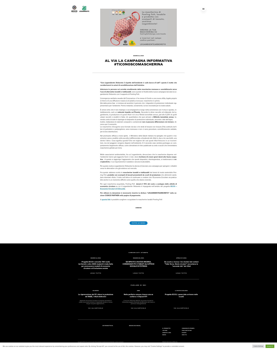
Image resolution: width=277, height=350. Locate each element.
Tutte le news (138, 223)
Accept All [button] (270, 346)
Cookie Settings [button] (258, 346)
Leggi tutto (95, 273)
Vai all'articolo (95, 308)
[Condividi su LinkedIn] (143, 212)
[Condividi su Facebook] (135, 212)
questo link (106, 199)
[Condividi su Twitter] (139, 212)
